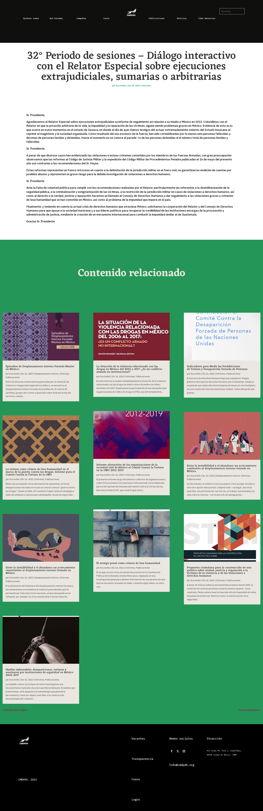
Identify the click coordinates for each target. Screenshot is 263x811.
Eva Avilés (121, 85)
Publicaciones (13, 377)
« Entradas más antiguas (15, 710)
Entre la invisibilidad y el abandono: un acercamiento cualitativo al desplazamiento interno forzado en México (221, 468)
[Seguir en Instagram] (183, 751)
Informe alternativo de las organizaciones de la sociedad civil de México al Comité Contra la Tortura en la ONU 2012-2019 (130, 467)
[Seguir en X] (177, 751)
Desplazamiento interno (47, 373)
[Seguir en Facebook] (171, 751)
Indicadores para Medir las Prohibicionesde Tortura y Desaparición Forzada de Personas (217, 368)
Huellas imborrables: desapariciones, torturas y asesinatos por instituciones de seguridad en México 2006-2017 (39, 672)
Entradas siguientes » (249, 710)
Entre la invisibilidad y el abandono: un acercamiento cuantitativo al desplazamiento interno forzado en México (40, 570)
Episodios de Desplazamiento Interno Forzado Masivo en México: (40, 368)
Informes (146, 85)
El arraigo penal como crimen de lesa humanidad (128, 563)
